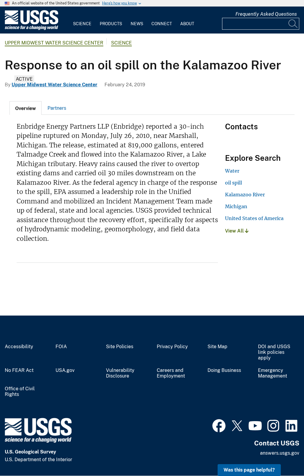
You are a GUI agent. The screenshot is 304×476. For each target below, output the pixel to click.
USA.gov (65, 370)
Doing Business (224, 370)
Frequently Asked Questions (266, 14)
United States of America (254, 218)
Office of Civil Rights (20, 391)
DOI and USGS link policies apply (274, 352)
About (187, 23)
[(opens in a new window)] (219, 425)
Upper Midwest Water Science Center (54, 43)
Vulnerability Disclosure (120, 373)
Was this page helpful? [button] (249, 470)
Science (82, 23)
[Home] (31, 28)
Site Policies (119, 346)
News (137, 23)
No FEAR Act (19, 370)
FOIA (61, 346)
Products (111, 23)
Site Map (217, 346)
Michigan (236, 206)
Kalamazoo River (245, 195)
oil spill (233, 183)
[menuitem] (82, 20)
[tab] (26, 108)
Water (232, 171)
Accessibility (19, 346)
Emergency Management (272, 373)
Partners (57, 108)
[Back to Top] (282, 454)
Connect (161, 23)
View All (235, 231)
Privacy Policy (172, 346)
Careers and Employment (171, 373)
